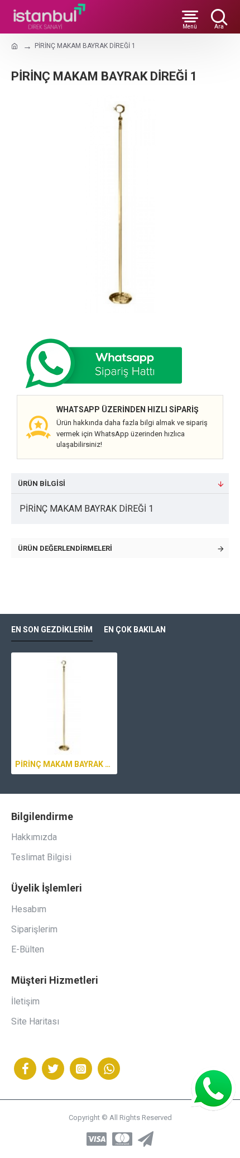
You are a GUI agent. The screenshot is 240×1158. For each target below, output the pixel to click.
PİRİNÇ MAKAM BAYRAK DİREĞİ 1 (64, 764)
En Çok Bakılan (135, 629)
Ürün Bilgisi (41, 483)
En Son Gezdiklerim (52, 629)
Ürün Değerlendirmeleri (65, 548)
